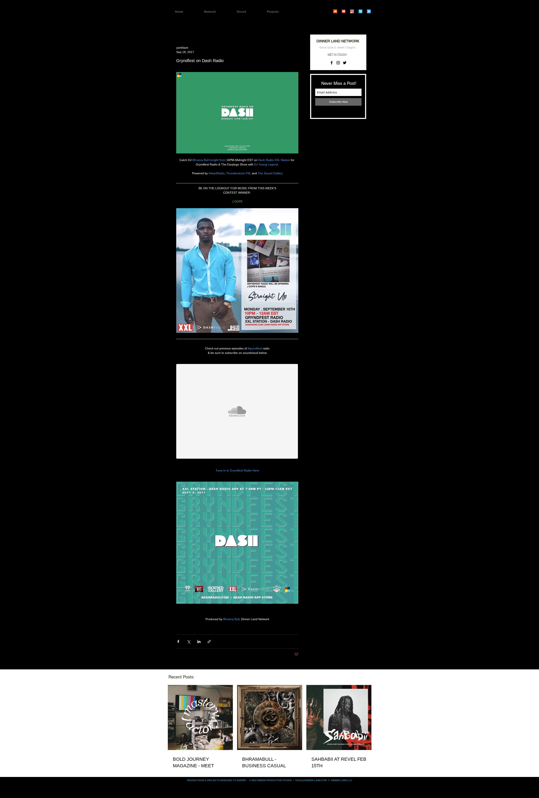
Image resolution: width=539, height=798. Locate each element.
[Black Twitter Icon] (344, 62)
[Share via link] (209, 641)
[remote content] (237, 412)
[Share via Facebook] (178, 641)
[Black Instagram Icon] (338, 62)
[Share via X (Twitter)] (189, 641)
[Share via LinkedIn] (199, 641)
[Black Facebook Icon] (331, 62)
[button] (280, 12)
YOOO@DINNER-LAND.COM (311, 780)
